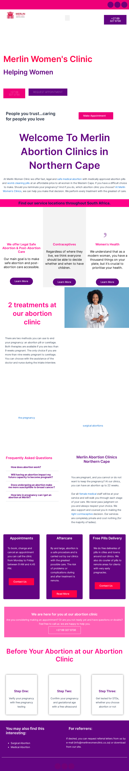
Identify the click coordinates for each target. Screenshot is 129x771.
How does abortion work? (26, 467)
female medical (87, 493)
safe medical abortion (69, 179)
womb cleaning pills (18, 183)
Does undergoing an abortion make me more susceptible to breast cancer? (31, 486)
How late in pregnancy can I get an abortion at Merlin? (29, 496)
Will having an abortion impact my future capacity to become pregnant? (30, 476)
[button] (67, 18)
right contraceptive (82, 514)
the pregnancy (26, 417)
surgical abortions (93, 425)
